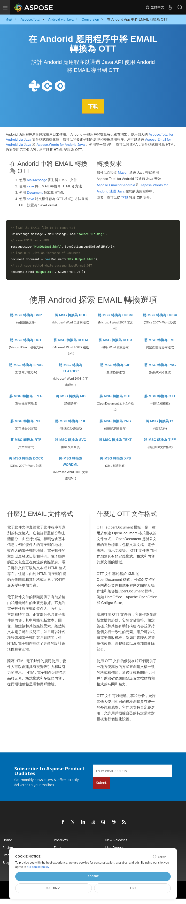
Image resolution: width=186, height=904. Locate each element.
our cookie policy (38, 867)
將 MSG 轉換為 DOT (26, 340)
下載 (93, 106)
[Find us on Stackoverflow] (93, 822)
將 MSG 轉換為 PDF (70, 421)
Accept (93, 876)
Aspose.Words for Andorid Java (61, 144)
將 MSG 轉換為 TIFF (160, 440)
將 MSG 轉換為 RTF (25, 440)
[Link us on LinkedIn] (83, 822)
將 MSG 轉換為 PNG (160, 365)
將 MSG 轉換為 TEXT (115, 440)
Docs (58, 847)
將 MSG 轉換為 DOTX (115, 340)
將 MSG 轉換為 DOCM (115, 315)
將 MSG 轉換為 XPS (115, 458)
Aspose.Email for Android (116, 185)
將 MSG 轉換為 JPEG (26, 396)
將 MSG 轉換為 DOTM (71, 340)
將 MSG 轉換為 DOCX (160, 315)
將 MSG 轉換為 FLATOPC (70, 368)
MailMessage (37, 180)
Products (61, 840)
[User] (170, 7)
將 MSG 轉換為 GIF (115, 365)
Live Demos (114, 847)
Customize (54, 888)
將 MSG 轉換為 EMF (160, 340)
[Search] (180, 7)
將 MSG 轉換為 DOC (70, 315)
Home (7, 840)
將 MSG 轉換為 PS (160, 421)
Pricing (7, 847)
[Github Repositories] (114, 822)
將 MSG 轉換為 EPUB (26, 365)
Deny (132, 888)
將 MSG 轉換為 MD (70, 396)
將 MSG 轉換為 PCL (25, 421)
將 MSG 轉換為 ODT (115, 396)
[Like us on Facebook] (63, 822)
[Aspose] (34, 7)
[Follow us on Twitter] (73, 822)
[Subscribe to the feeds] (124, 822)
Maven (123, 172)
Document (35, 192)
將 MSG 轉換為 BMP (26, 315)
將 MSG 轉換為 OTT (160, 396)
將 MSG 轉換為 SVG (70, 440)
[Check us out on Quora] (104, 822)
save (30, 186)
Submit (101, 782)
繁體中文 (157, 7)
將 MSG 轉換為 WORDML (70, 461)
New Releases (116, 840)
